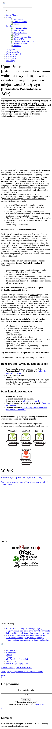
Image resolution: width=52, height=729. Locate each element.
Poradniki (17, 46)
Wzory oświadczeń (13, 56)
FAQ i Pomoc (11, 653)
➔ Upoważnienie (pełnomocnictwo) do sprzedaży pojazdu (28, 640)
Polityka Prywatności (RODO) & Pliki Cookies (25, 672)
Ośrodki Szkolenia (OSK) (23, 41)
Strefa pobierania (20, 22)
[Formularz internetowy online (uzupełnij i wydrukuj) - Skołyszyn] (26, 465)
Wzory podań (11, 58)
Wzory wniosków (12, 52)
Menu (8, 17)
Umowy (9, 655)
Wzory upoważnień (13, 54)
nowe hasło (40, 704)
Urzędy (16, 35)
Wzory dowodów (20, 28)
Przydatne (10, 26)
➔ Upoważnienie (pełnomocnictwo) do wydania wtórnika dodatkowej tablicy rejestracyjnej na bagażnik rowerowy (28, 632)
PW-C (3, 672)
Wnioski (9, 657)
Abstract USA (11, 661)
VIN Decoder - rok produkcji (17, 659)
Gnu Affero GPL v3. (24, 668)
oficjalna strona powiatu (32, 401)
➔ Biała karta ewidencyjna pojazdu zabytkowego (25, 638)
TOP (3, 676)
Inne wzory (10, 61)
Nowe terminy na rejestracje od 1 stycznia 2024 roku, (21, 478)
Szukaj (16, 24)
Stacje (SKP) (18, 39)
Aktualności (18, 19)
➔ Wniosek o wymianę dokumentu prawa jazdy (24, 628)
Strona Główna (12, 15)
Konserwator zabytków (22, 37)
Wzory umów (11, 50)
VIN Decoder (18, 30)
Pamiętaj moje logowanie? (27, 702)
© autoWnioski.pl (8, 668)
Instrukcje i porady (20, 33)
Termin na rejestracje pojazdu (17, 663)
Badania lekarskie (20, 43)
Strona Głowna (11, 650)
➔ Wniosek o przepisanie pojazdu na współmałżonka (26, 635)
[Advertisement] (26, 143)
